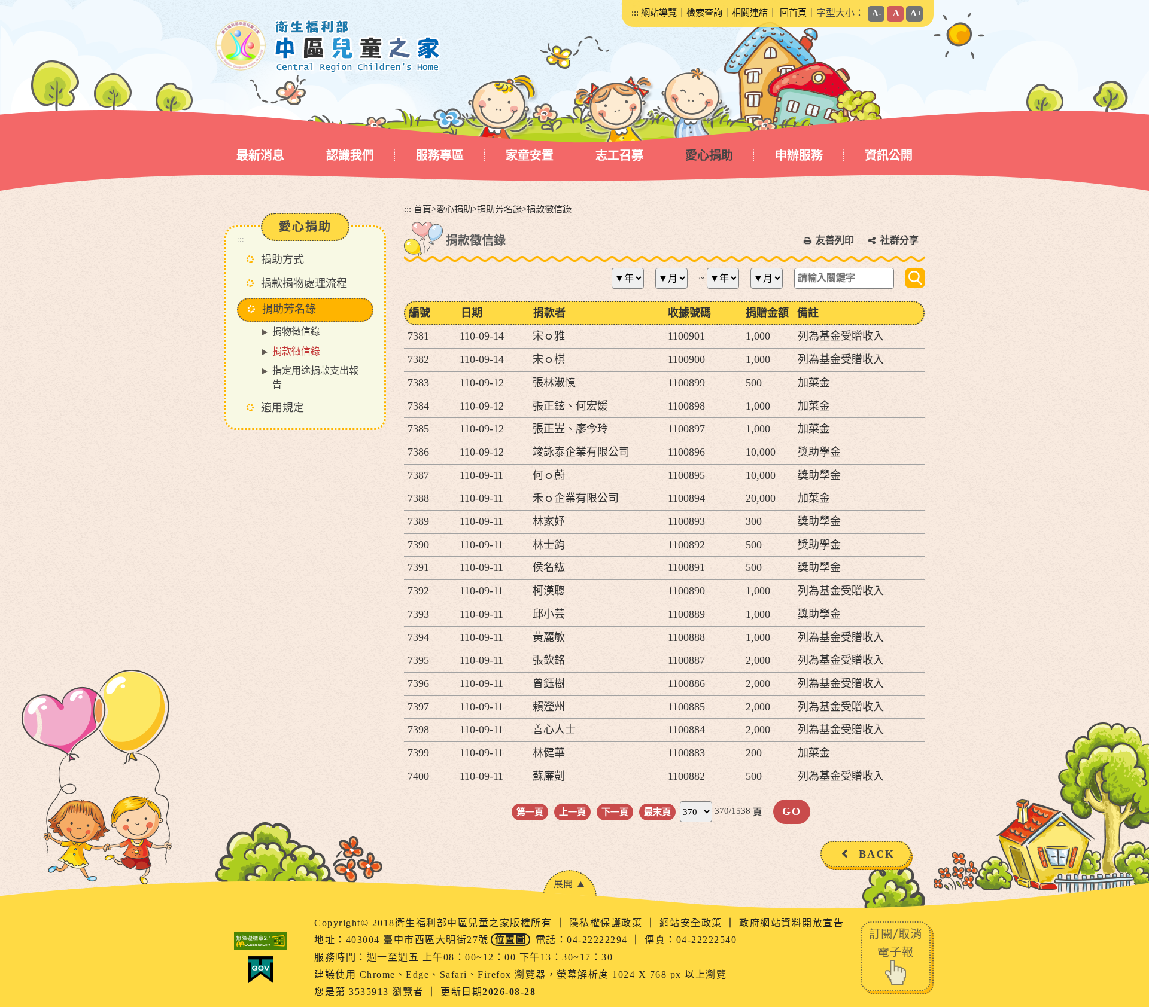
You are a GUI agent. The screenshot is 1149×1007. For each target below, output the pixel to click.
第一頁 (529, 812)
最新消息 (260, 155)
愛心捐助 (709, 155)
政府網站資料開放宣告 (791, 923)
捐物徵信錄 (296, 331)
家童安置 (530, 155)
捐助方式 (282, 260)
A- (876, 13)
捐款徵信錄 (296, 351)
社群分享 (899, 240)
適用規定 (282, 408)
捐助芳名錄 (499, 209)
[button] (570, 883)
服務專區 (440, 155)
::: (635, 12)
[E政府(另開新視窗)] (260, 970)
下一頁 (614, 812)
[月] (676, 278)
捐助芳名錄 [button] (289, 309)
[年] (632, 278)
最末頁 (657, 812)
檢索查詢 (704, 12)
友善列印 (835, 240)
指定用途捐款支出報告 (315, 377)
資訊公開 (889, 155)
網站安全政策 (692, 923)
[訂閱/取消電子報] (897, 956)
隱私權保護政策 (607, 923)
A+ (916, 13)
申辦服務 (799, 155)
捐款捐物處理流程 (304, 283)
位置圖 (511, 940)
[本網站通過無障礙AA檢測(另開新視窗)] (260, 941)
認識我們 (350, 155)
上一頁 (572, 812)
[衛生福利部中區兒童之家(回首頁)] (328, 46)
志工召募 (619, 155)
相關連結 (750, 12)
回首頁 (793, 12)
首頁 (422, 209)
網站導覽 (659, 12)
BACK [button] (877, 854)
